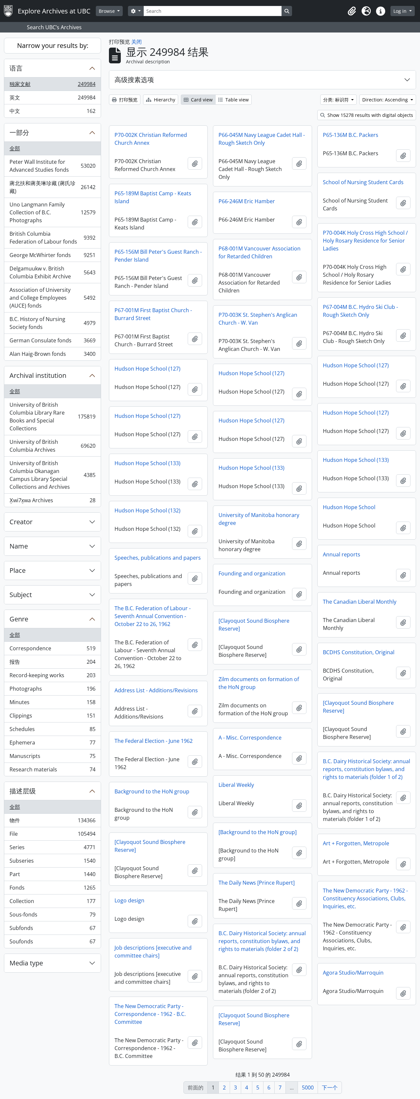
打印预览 (127, 100)
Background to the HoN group (152, 791)
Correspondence (52, 650)
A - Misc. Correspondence (250, 737)
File (52, 835)
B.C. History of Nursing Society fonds (52, 323)
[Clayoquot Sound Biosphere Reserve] (254, 624)
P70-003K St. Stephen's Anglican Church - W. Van (258, 318)
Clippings (52, 717)
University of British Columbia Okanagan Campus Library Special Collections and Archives (52, 475)
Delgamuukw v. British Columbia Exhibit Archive (52, 272)
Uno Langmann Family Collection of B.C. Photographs (52, 212)
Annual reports (341, 554)
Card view (201, 100)
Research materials (52, 771)
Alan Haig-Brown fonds (52, 355)
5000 (308, 1087)
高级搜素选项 (134, 79)
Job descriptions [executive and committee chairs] (153, 951)
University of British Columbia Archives (52, 445)
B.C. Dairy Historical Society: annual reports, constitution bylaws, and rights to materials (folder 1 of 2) (366, 769)
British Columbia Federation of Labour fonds (52, 237)
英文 (52, 99)
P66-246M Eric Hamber (247, 201)
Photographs (52, 690)
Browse (107, 11)
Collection (52, 902)
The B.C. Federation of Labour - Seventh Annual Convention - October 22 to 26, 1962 (153, 616)
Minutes (52, 704)
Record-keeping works (52, 677)
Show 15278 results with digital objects (369, 115)
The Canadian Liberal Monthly (359, 601)
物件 (52, 822)
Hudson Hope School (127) (356, 365)
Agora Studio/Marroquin (353, 972)
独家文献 (52, 85)
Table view (236, 100)
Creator (21, 521)
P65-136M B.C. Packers (350, 135)
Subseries (52, 862)
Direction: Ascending (385, 100)
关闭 (136, 41)
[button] (352, 11)
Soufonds (52, 943)
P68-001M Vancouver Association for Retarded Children (260, 252)
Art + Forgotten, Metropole (356, 843)
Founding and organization (252, 573)
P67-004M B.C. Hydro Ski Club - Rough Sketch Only (360, 310)
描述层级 (23, 791)
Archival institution (38, 375)
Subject (21, 594)
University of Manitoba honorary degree (259, 519)
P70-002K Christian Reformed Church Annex (151, 138)
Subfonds (52, 929)
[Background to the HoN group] (258, 832)
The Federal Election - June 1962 (154, 740)
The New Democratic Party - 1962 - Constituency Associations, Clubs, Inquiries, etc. (365, 898)
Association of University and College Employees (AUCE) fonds (52, 297)
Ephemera (52, 744)
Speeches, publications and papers (158, 557)
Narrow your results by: (52, 45)
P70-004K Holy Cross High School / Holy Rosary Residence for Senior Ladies (365, 240)
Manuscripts (52, 757)
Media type (26, 963)
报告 (52, 663)
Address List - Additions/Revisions (156, 690)
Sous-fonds (52, 916)
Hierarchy (164, 100)
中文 (52, 112)
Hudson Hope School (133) (356, 459)
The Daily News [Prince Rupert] (257, 882)
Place (18, 570)
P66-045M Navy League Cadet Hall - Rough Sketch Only (262, 138)
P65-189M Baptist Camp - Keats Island (153, 197)
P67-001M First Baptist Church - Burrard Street (153, 314)
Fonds (52, 889)
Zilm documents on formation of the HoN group (259, 683)
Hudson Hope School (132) (147, 510)
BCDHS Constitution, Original (358, 652)
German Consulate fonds (52, 342)
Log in (400, 11)
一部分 (19, 132)
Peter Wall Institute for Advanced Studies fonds (52, 165)
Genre (19, 618)
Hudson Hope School (349, 507)
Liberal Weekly (236, 784)
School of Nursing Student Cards (363, 182)
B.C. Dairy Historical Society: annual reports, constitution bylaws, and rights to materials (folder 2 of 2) (262, 941)
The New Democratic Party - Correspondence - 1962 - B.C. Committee (150, 1013)
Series (52, 849)
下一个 (330, 1087)
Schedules (52, 730)
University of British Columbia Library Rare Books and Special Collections (52, 416)
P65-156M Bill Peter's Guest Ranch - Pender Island (158, 255)
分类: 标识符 (336, 100)
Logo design (129, 900)
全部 (15, 148)
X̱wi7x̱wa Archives (52, 502)
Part (52, 876)
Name (19, 546)
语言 (16, 68)
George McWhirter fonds (52, 256)
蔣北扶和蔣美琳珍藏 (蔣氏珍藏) (52, 187)
